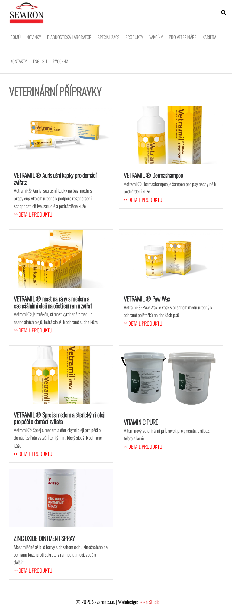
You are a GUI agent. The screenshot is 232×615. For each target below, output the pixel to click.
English (40, 61)
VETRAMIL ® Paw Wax (147, 298)
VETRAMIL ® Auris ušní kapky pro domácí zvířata (55, 178)
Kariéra (209, 37)
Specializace (108, 37)
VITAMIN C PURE (141, 421)
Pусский (60, 61)
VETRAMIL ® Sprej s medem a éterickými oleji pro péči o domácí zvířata (59, 418)
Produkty (134, 37)
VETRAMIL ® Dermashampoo (153, 175)
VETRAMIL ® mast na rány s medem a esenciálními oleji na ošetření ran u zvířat (53, 302)
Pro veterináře (182, 37)
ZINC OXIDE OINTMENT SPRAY (44, 538)
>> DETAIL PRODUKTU (33, 214)
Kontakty (18, 61)
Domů (15, 37)
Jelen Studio (149, 602)
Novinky (34, 37)
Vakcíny (156, 37)
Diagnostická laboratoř (69, 37)
